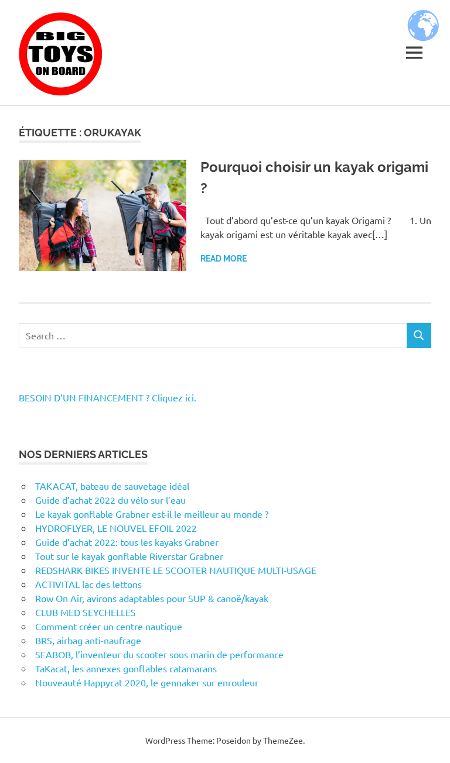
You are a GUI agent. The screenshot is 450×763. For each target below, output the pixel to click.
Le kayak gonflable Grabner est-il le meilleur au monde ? (151, 514)
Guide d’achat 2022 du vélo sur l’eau (110, 500)
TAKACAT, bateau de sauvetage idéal (112, 486)
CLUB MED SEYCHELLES (85, 612)
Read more (223, 258)
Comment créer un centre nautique (108, 626)
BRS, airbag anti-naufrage (88, 640)
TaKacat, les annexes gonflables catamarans (126, 668)
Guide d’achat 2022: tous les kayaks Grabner (127, 542)
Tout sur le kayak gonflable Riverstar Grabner (129, 556)
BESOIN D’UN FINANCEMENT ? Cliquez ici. (107, 397)
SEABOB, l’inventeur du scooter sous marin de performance (159, 654)
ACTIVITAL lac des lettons (88, 584)
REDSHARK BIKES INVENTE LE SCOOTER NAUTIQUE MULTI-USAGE (175, 570)
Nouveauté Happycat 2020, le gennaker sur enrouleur (146, 682)
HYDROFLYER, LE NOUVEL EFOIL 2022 (116, 528)
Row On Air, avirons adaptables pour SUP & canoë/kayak (151, 598)
